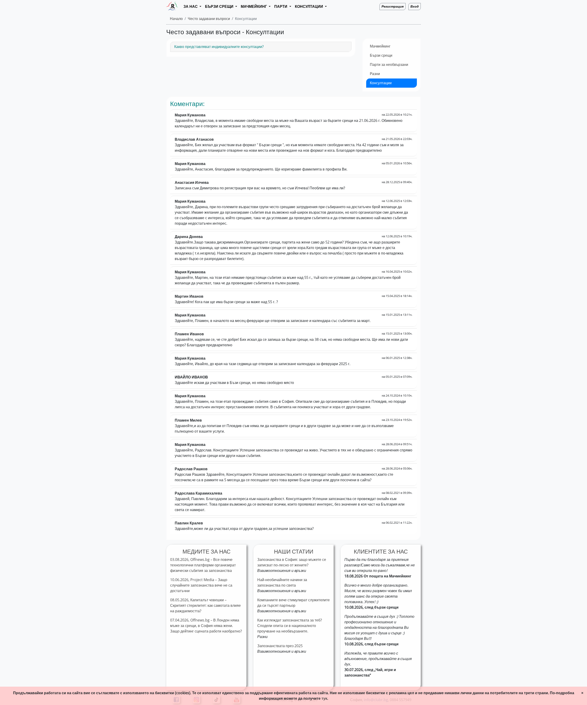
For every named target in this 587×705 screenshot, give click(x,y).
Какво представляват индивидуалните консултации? (219, 47)
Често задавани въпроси (209, 19)
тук (324, 698)
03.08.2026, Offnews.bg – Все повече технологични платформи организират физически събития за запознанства (203, 565)
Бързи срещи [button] (219, 6)
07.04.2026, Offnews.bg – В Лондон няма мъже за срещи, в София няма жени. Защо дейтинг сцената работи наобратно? (206, 625)
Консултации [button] (309, 6)
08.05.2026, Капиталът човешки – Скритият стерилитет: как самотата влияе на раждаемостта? (205, 605)
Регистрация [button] (393, 6)
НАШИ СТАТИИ (293, 551)
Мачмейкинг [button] (254, 6)
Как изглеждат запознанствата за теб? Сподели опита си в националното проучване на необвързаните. (289, 625)
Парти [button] (281, 6)
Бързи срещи (381, 55)
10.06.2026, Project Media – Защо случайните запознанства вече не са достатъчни (201, 585)
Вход (414, 6)
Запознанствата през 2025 (280, 646)
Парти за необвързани (389, 64)
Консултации (381, 83)
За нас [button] (191, 6)
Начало (176, 19)
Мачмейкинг (380, 46)
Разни (375, 74)
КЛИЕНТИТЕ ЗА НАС (381, 551)
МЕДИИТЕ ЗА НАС (206, 551)
